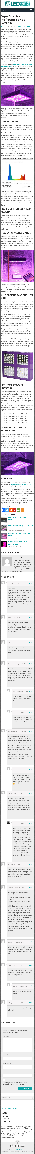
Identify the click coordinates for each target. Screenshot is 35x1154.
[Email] (18, 510)
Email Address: (8, 1063)
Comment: (6, 1036)
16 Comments (27, 26)
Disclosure (6, 1118)
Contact (5, 1116)
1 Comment (11, 522)
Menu (4, 10)
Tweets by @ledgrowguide (9, 1108)
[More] (22, 510)
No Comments (12, 530)
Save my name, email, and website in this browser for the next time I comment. (15, 1083)
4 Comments (11, 546)
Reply (30, 583)
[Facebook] (3, 510)
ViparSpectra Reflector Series (21, 485)
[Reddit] (11, 510)
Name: (5, 1055)
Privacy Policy (7, 1121)
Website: (5, 1072)
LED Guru (3, 26)
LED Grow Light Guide (20, 1149)
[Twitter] (7, 510)
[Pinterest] (14, 510)
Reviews (19, 26)
